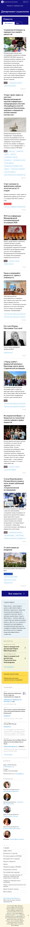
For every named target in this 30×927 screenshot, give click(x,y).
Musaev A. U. (15, 746)
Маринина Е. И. (17, 699)
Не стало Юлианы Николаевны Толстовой (13, 327)
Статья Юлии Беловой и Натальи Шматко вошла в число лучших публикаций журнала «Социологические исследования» (14, 484)
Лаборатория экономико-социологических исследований (13, 679)
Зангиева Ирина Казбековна (10, 791)
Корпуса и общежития (9, 861)
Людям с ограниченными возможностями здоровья (14, 885)
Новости (7, 19)
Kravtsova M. (7, 746)
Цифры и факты (7, 850)
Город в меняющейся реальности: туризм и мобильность (12, 275)
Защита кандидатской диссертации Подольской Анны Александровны (11, 659)
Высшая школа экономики (11, 2)
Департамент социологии (15, 11)
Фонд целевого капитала (10, 869)
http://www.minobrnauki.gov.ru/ (11, 898)
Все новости (15, 593)
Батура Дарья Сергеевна (17, 839)
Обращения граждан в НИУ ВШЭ (12, 867)
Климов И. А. (7, 726)
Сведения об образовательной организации (11, 881)
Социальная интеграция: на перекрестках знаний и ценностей (14, 32)
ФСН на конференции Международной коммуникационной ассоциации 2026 (12, 219)
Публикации (8, 687)
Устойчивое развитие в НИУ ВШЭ (12, 856)
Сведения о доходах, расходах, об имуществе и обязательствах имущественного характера (12, 876)
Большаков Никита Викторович (11, 828)
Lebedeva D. (7, 716)
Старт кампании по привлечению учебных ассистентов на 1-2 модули (12, 187)
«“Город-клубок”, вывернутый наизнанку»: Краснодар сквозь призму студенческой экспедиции (14, 365)
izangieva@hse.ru (19, 773)
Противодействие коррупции (11, 872)
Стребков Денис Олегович (10, 816)
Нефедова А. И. (8, 699)
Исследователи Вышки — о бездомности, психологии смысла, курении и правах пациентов (14, 418)
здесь (11, 913)
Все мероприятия (9, 667)
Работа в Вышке (7, 891)
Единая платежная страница (10, 889)
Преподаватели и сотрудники (11, 858)
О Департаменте (9, 602)
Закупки (5, 864)
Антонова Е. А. (8, 701)
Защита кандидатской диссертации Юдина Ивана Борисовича (11, 649)
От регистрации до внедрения (11, 548)
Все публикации (8, 754)
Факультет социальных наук (15, 6)
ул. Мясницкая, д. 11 (8, 766)
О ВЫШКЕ (6, 848)
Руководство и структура (10, 853)
